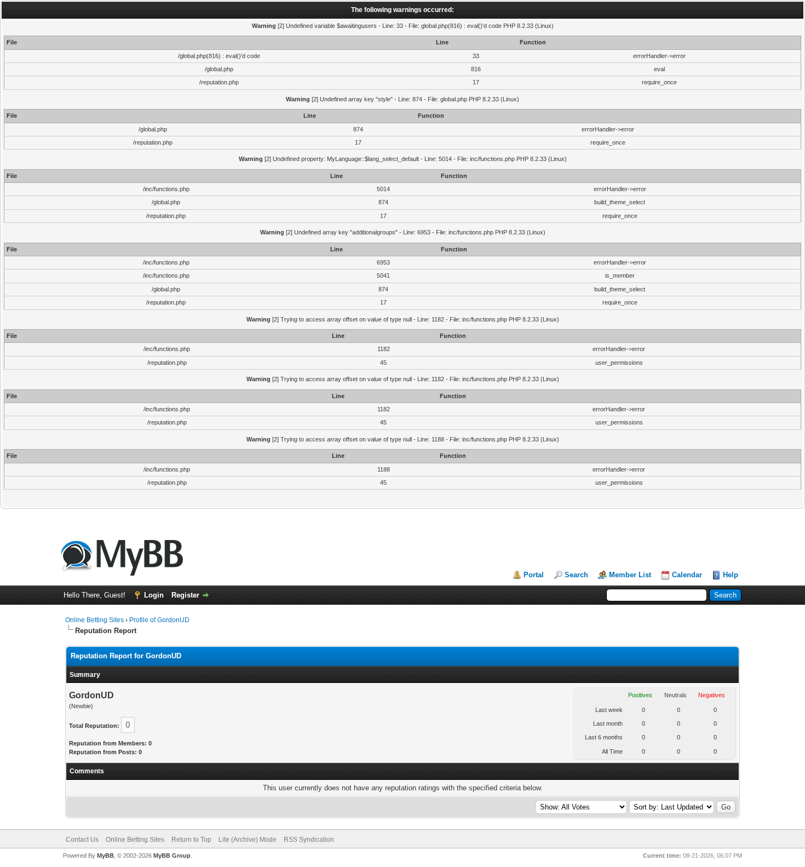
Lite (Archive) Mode (248, 839)
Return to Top (191, 839)
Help (730, 575)
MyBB (105, 855)
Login (154, 595)
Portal (534, 575)
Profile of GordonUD (159, 620)
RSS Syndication (309, 839)
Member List (630, 575)
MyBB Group (172, 855)
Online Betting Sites (94, 620)
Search (576, 575)
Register (185, 595)
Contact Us (82, 839)
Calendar (687, 575)
